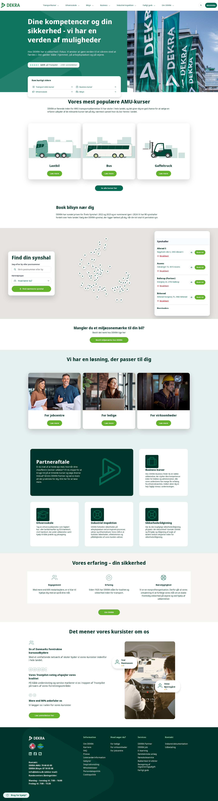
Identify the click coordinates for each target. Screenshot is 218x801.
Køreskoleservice (146, 757)
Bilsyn (88, 5)
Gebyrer (87, 761)
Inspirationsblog (91, 764)
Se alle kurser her (109, 188)
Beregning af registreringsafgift (146, 765)
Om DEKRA (167, 5)
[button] (98, 291)
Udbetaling (170, 747)
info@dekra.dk (36, 772)
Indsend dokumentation (176, 744)
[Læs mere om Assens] (191, 267)
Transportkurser (50, 5)
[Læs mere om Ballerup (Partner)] (191, 282)
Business (104, 5)
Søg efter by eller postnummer (26, 264)
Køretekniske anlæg (147, 754)
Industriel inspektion (125, 5)
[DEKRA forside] (14, 5)
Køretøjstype (18, 275)
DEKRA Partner (145, 744)
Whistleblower (90, 768)
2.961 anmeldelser (69, 65)
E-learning (143, 750)
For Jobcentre (117, 750)
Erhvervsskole (71, 5)
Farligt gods (148, 5)
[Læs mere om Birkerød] (191, 297)
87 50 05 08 (48, 768)
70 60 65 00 (46, 765)
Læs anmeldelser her (44, 715)
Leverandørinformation (94, 757)
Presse (86, 754)
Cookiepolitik (89, 774)
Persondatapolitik (91, 771)
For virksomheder (119, 747)
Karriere (87, 747)
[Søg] (200, 5)
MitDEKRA (211, 5)
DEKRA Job (143, 747)
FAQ (85, 750)
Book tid (200, 252)
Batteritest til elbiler (147, 761)
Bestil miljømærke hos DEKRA (109, 340)
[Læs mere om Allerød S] (191, 252)
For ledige (115, 744)
